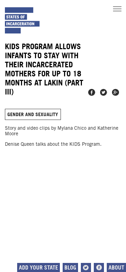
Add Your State (38, 267)
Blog (70, 267)
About (116, 267)
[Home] (22, 20)
